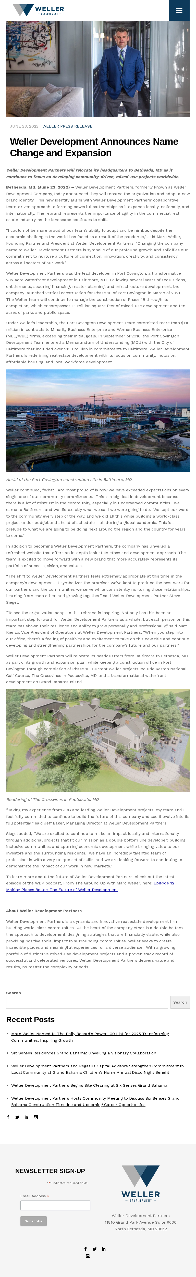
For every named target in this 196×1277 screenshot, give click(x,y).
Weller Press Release (67, 126)
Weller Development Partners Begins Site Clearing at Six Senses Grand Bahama (89, 1085)
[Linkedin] (26, 1117)
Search (13, 992)
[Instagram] (34, 1117)
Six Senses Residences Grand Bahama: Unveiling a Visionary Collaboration (83, 1053)
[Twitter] (17, 1117)
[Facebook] (9, 1117)
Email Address (34, 1196)
